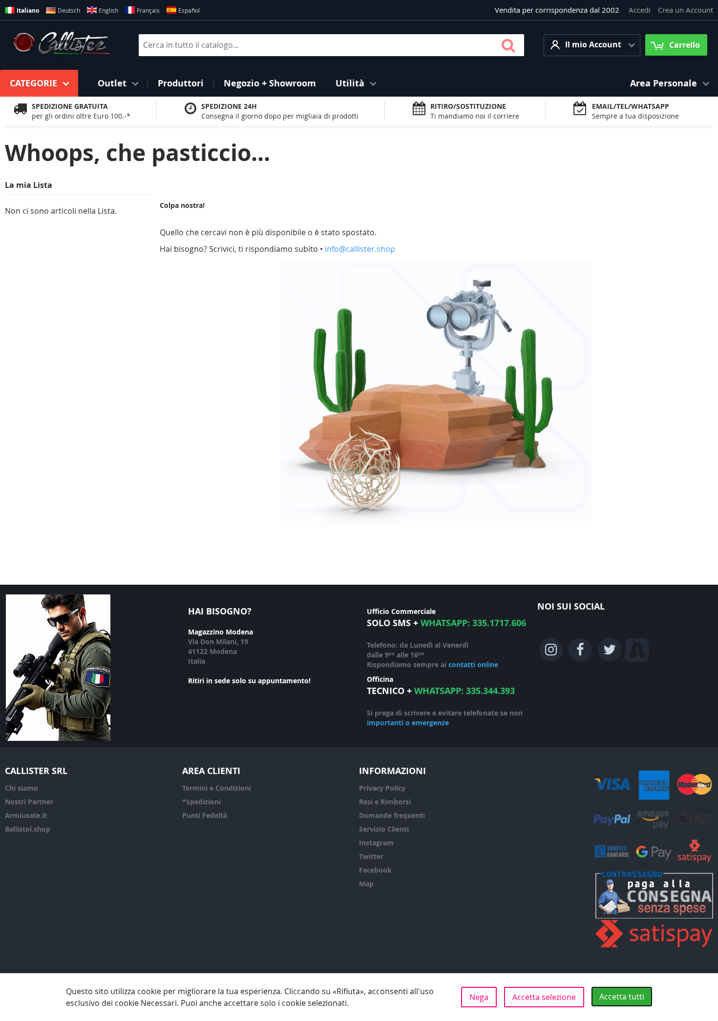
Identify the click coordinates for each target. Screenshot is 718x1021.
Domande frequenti (392, 815)
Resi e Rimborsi (385, 801)
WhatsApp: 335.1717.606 (473, 623)
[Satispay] (654, 947)
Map (366, 883)
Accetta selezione (544, 997)
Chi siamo (21, 788)
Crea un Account (685, 10)
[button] (592, 45)
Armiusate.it (26, 815)
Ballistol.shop (27, 829)
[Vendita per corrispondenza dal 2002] (61, 45)
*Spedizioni (201, 801)
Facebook (375, 870)
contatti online (473, 664)
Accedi (640, 10)
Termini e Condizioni (216, 788)
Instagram (376, 842)
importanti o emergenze (408, 722)
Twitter (371, 856)
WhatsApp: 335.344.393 (464, 691)
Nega (478, 997)
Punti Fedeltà (204, 815)
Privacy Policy (382, 788)
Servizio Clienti (384, 829)
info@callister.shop (360, 249)
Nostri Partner (29, 801)
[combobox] (331, 45)
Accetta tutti (621, 996)
